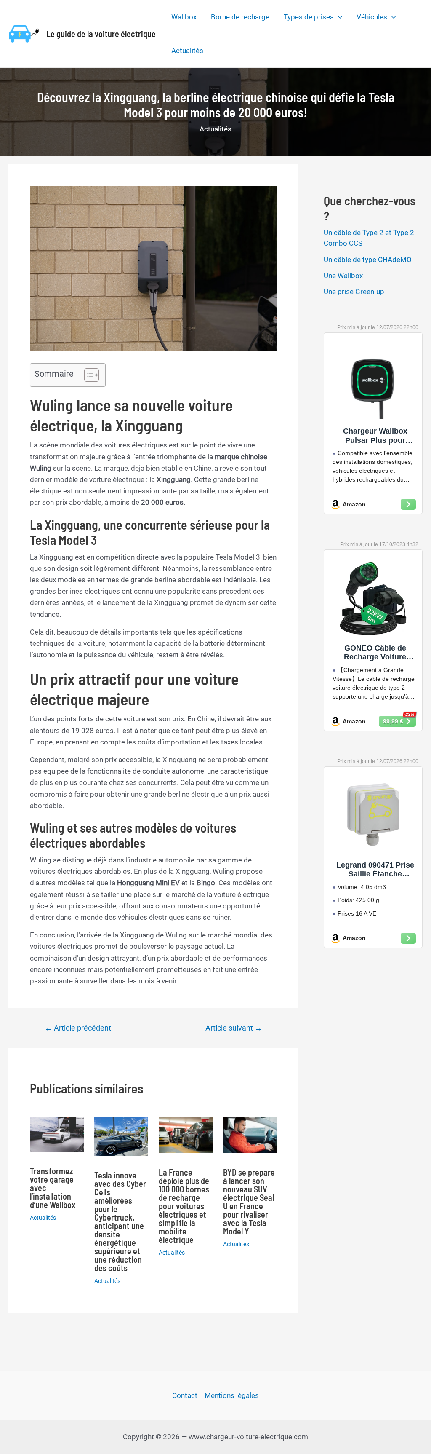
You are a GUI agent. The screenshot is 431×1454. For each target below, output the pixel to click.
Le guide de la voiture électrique (101, 34)
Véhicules (372, 17)
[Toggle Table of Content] (87, 375)
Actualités (187, 50)
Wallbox (184, 17)
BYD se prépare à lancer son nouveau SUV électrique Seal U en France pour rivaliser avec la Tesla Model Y (249, 1201)
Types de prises (309, 17)
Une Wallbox (343, 275)
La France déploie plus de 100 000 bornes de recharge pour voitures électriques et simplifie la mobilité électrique (184, 1206)
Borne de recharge (240, 17)
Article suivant (233, 1028)
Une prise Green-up (354, 291)
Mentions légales (232, 1395)
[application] (338, 17)
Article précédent (78, 1028)
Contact (184, 1395)
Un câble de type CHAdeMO (368, 259)
